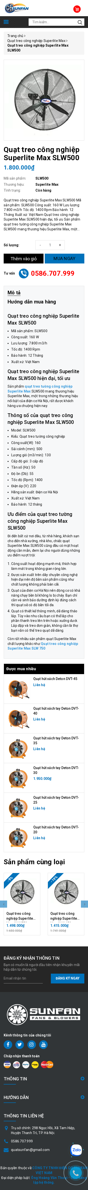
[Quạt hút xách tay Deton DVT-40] (18, 718)
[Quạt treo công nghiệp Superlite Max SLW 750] (22, 892)
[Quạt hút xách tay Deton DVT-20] (18, 837)
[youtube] (43, 1044)
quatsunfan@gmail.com (30, 1150)
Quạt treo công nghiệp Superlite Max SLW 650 (63, 918)
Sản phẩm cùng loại (34, 862)
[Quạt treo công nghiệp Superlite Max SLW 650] (66, 892)
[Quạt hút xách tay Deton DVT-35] (18, 748)
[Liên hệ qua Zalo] (76, 1150)
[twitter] (19, 1044)
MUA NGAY (64, 258)
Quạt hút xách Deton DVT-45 (55, 679)
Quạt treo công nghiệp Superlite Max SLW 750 (19, 918)
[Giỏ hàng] (77, 9)
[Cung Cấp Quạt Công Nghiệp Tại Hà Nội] (17, 8)
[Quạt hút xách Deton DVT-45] (18, 689)
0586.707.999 (53, 273)
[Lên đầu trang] (75, 1130)
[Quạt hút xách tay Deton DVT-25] (18, 807)
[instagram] (31, 1044)
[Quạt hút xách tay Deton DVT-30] (18, 778)
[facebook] (8, 1044)
